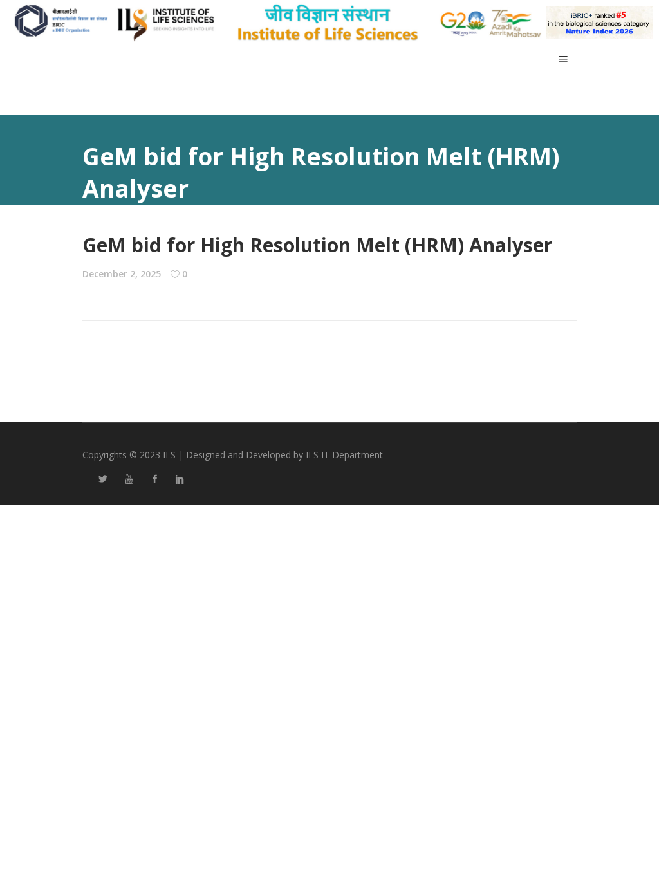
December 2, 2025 (121, 274)
